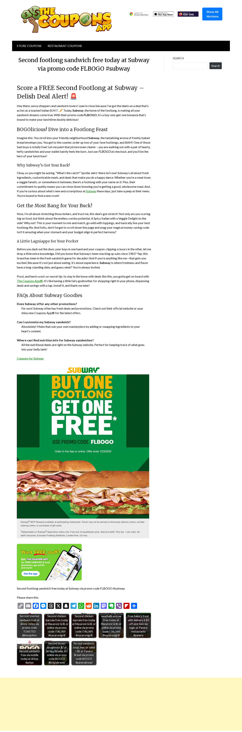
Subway (91, 191)
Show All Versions (212, 14)
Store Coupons (29, 46)
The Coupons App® (30, 281)
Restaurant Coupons (65, 46)
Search (178, 58)
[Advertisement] (113, 704)
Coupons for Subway (30, 358)
